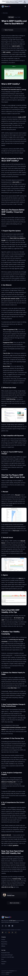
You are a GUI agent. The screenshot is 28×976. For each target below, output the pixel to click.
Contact (3, 939)
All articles (5, 13)
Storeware (12, 970)
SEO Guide (11, 17)
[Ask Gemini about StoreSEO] (6, 932)
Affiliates (3, 946)
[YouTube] (12, 926)
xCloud (7, 974)
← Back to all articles (14, 903)
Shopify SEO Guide (5, 952)
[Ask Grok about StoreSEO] (15, 932)
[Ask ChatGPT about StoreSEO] (2, 932)
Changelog (3, 961)
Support (3, 963)
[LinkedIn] (9, 926)
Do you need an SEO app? (7, 954)
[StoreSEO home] (6, 6)
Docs (2, 959)
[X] (6, 926)
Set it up (25, 2)
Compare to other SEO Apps (7, 957)
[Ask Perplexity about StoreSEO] (12, 932)
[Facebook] (2, 926)
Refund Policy (4, 944)
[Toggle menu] (25, 6)
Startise (8, 972)
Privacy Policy (4, 941)
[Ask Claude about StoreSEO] (9, 932)
